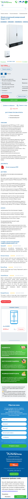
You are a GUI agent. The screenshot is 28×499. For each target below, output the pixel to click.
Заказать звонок (6, 69)
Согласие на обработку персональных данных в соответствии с (15, 441)
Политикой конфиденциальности (18, 442)
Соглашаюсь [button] (20, 496)
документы (18, 22)
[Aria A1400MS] (14, 317)
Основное (3, 22)
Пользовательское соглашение (14, 461)
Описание (11, 22)
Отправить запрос (14, 446)
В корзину (4, 96)
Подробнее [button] (5, 494)
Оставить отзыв (6, 301)
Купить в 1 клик (22, 96)
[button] (12, 340)
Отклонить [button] (8, 496)
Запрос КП (15, 108)
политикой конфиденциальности (10, 491)
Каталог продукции (14, 13)
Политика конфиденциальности (14, 459)
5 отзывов (24, 62)
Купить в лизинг (14, 100)
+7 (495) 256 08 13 (14, 471)
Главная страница (4, 13)
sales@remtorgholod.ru (14, 411)
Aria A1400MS (6, 326)
